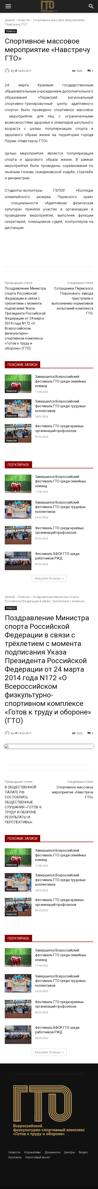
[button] (8, 6)
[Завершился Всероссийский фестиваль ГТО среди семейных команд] (18, 383)
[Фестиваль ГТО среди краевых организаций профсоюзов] (18, 433)
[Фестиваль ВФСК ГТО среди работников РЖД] (18, 561)
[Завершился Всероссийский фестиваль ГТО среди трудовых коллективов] (18, 408)
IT (16, 71)
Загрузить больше (47, 578)
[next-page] (15, 450)
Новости (24, 20)
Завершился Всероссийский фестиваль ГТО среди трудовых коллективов (60, 406)
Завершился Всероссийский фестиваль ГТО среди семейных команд (60, 381)
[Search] (91, 6)
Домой (10, 20)
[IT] (8, 70)
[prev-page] (8, 450)
